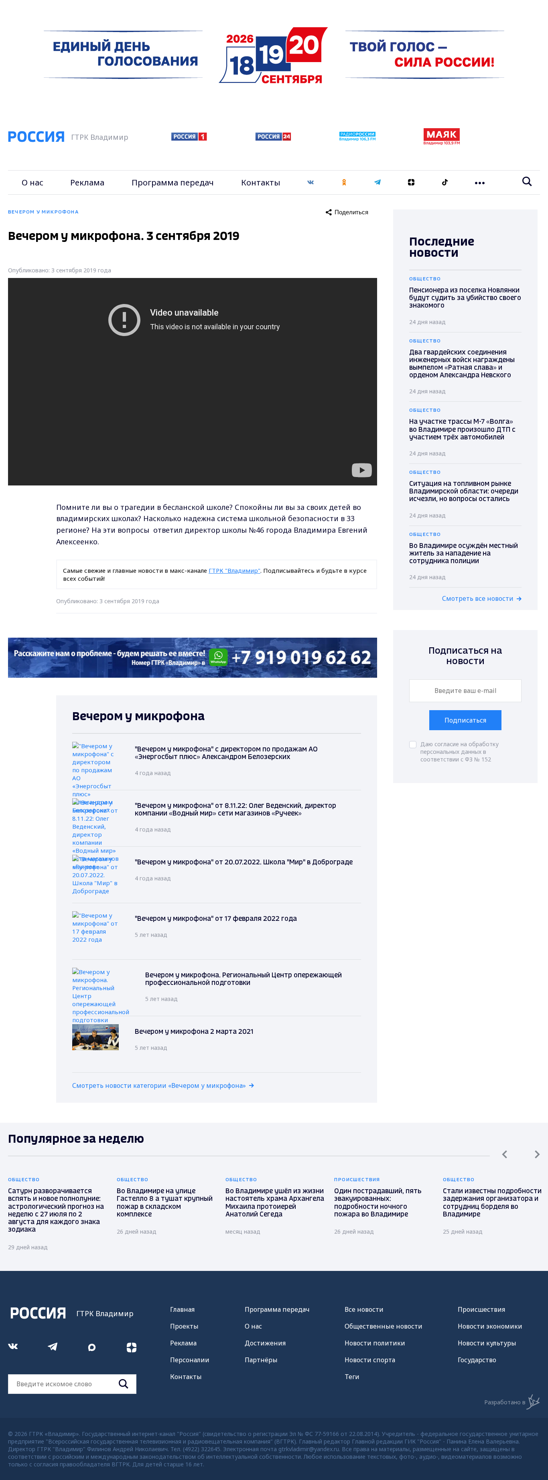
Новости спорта (370, 1359)
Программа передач (173, 182)
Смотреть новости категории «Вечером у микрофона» (159, 1085)
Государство (477, 1359)
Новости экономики (490, 1326)
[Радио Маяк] (442, 143)
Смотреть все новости (477, 598)
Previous (504, 1154)
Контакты (260, 182)
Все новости (364, 1309)
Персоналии (189, 1359)
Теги (352, 1376)
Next (537, 1154)
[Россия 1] (189, 138)
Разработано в (505, 1402)
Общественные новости (383, 1326)
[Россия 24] (273, 138)
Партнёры (261, 1359)
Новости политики (375, 1343)
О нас (32, 182)
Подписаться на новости (465, 656)
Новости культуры (487, 1343)
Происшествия (481, 1309)
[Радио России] (357, 139)
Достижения (265, 1343)
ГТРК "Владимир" (234, 570)
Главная (182, 1309)
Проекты (184, 1326)
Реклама (87, 182)
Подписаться (465, 720)
